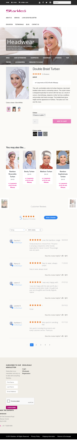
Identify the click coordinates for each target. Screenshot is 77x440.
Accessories (20, 62)
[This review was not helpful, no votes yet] (65, 256)
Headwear (47, 58)
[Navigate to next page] (50, 344)
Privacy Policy (35, 436)
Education (9, 24)
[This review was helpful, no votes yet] (62, 256)
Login (15, 2)
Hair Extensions (20, 58)
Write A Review (50, 217)
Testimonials (19, 24)
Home (7, 2)
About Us (9, 18)
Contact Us (35, 24)
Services (17, 18)
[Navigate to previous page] (27, 344)
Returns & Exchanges (64, 436)
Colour (35, 113)
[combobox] (17, 230)
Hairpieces (34, 58)
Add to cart (62, 121)
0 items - (24, 2)
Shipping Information (48, 436)
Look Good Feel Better (29, 18)
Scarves (58, 58)
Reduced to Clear (36, 62)
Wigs (7, 58)
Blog (27, 24)
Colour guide (37, 130)
